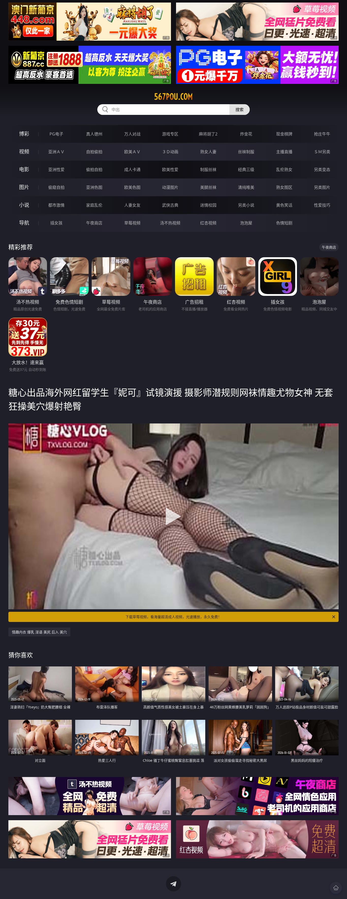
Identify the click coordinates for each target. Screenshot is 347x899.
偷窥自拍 (56, 187)
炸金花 (246, 134)
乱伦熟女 (284, 169)
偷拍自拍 (94, 169)
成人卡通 (132, 169)
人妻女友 (132, 205)
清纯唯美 (246, 187)
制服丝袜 (208, 169)
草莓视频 (132, 223)
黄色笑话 (284, 205)
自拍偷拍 (94, 152)
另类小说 (246, 205)
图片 (24, 187)
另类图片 (322, 187)
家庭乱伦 (94, 205)
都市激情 (56, 205)
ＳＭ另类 (322, 152)
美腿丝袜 (208, 187)
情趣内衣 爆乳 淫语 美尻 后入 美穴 (39, 632)
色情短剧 (284, 223)
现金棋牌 (284, 134)
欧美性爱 (170, 169)
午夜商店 (94, 223)
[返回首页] (336, 888)
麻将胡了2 (208, 134)
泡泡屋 (246, 223)
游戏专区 (170, 134)
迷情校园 (208, 205)
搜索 (239, 109)
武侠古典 (170, 205)
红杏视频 (208, 223)
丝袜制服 (246, 152)
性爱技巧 (322, 205)
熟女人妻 (208, 152)
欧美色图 (132, 187)
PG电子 (56, 134)
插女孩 (56, 223)
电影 (24, 169)
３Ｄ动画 (170, 152)
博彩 (24, 133)
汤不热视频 (170, 223)
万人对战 (132, 134)
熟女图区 (284, 187)
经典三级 (246, 169)
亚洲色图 (94, 187)
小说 (24, 205)
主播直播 (284, 152)
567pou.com (173, 97)
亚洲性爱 (56, 169)
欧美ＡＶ (132, 152)
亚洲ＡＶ (56, 152)
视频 (24, 151)
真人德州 (94, 134)
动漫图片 (170, 187)
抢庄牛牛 (322, 134)
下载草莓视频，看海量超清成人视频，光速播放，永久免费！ (173, 616)
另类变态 (322, 169)
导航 (24, 222)
